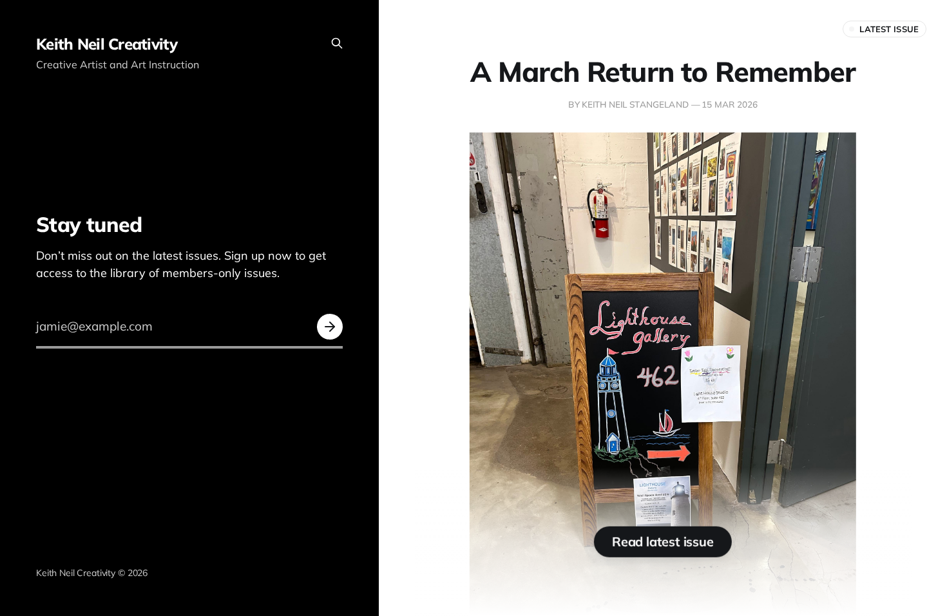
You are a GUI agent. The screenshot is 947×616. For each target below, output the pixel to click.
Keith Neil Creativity (106, 43)
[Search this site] (337, 43)
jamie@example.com (94, 326)
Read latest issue (663, 542)
